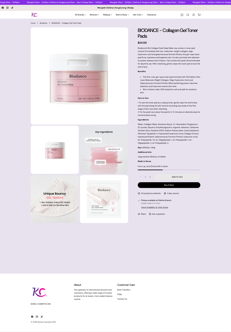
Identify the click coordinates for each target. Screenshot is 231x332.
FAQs (119, 294)
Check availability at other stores (154, 207)
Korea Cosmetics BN (47, 322)
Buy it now (169, 185)
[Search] (187, 14)
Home (33, 23)
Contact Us (122, 299)
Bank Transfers (123, 290)
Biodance (43, 23)
